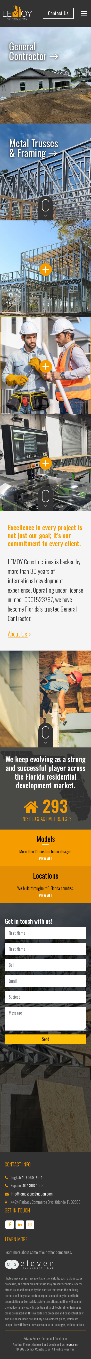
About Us (18, 633)
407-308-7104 (32, 1177)
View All (45, 859)
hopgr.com (72, 1344)
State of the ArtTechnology (45, 462)
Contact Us (58, 13)
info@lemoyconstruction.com (32, 1194)
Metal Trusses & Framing (33, 148)
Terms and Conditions (54, 1338)
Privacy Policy (32, 1338)
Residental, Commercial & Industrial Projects (45, 268)
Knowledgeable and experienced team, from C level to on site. (45, 365)
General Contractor (29, 51)
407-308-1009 (32, 1185)
